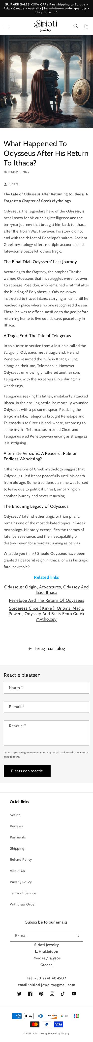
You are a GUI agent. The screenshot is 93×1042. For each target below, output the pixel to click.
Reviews (16, 826)
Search (15, 815)
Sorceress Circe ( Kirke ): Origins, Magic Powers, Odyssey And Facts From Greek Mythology (47, 614)
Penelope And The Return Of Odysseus (46, 600)
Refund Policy (21, 859)
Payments (18, 837)
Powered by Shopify (59, 1033)
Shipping (17, 848)
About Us (17, 870)
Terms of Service (23, 893)
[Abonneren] (77, 936)
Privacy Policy (21, 882)
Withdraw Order (22, 904)
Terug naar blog (49, 648)
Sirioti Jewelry (39, 1033)
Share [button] (14, 184)
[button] (6, 26)
